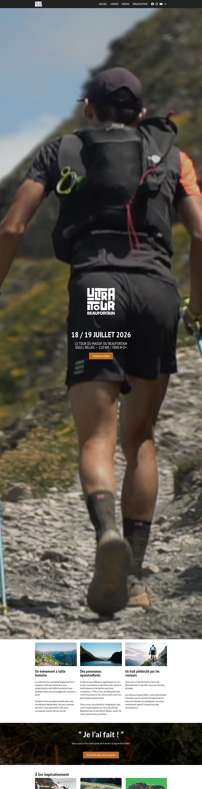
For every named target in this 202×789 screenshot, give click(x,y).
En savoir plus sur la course (101, 754)
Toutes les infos (101, 355)
